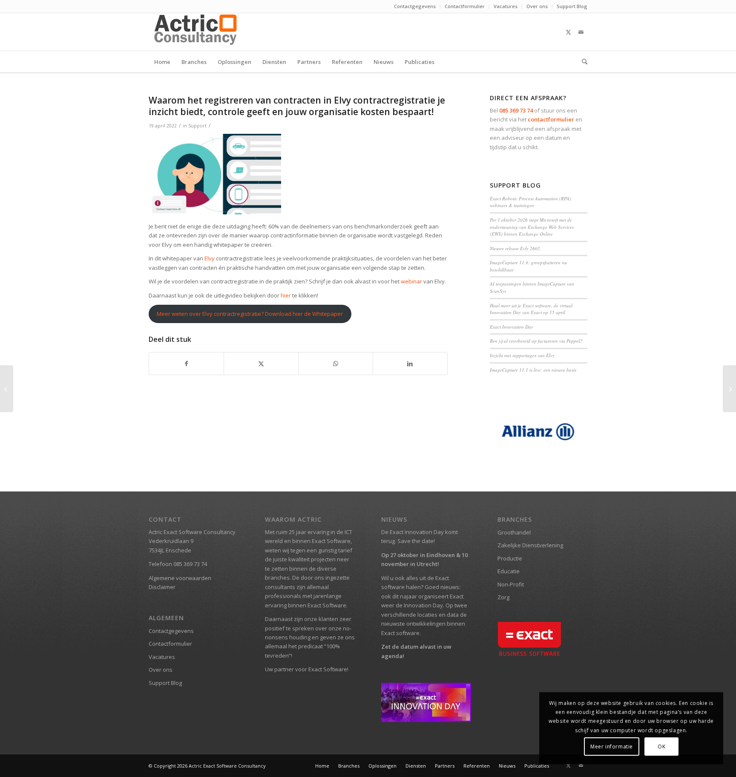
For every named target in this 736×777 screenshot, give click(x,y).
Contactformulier (465, 6)
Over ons (537, 6)
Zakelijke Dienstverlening (530, 545)
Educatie (508, 571)
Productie (509, 558)
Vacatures (506, 6)
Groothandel (514, 532)
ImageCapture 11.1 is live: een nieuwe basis (533, 370)
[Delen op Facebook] (186, 363)
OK (661, 746)
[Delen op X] (261, 363)
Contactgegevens (415, 6)
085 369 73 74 (516, 110)
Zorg (503, 597)
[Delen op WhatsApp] (336, 363)
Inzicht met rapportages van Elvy (522, 355)
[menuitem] (415, 6)
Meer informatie (611, 746)
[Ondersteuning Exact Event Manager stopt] (6, 388)
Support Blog (572, 6)
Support (197, 126)
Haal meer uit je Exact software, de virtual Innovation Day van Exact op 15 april (531, 309)
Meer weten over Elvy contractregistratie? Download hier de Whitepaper (250, 314)
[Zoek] (581, 61)
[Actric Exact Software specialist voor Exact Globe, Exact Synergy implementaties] (196, 32)
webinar (411, 281)
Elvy (209, 258)
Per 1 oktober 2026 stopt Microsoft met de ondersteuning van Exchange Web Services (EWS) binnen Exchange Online (532, 227)
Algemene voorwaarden (180, 578)
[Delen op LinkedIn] (410, 363)
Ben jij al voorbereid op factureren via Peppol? (536, 341)
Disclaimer (162, 587)
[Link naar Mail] (581, 32)
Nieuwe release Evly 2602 (515, 248)
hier (286, 295)
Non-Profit (510, 584)
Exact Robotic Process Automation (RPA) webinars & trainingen (530, 202)
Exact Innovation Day (511, 327)
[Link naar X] (568, 32)
